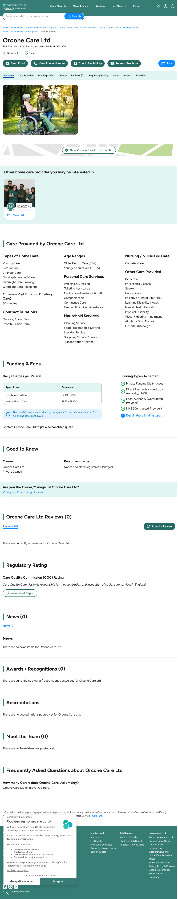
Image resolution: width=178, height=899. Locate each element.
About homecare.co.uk (161, 837)
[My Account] (172, 6)
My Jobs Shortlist (129, 837)
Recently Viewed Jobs (132, 844)
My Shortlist (96, 841)
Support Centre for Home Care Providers (160, 853)
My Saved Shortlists (101, 844)
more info (97, 815)
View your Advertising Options (23, 492)
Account (95, 837)
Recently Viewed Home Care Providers (103, 850)
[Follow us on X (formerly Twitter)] (10, 886)
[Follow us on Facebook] (5, 886)
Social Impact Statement (156, 875)
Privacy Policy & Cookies (162, 866)
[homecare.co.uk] (18, 6)
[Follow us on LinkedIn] (16, 886)
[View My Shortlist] (158, 6)
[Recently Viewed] (165, 6)
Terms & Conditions (159, 862)
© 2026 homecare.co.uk (16, 891)
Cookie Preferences (160, 869)
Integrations (155, 848)
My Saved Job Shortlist (132, 841)
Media (152, 858)
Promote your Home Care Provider (160, 843)
